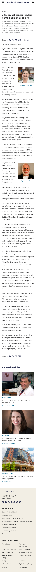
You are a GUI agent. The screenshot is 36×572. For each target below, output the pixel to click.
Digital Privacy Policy (25, 564)
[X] (14, 502)
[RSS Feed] (3, 502)
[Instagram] (11, 502)
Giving (4, 561)
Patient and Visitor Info (9, 549)
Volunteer (22, 561)
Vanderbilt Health (7, 515)
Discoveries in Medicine (9, 528)
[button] (3, 2)
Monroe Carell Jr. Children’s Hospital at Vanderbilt (17, 521)
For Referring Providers (9, 531)
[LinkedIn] (17, 502)
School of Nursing (7, 552)
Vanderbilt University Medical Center (13, 518)
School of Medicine (25, 549)
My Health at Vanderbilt (9, 524)
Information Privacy (8, 564)
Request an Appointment (9, 534)
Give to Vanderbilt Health (9, 512)
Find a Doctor (6, 544)
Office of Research (25, 555)
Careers (4, 567)
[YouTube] (9, 502)
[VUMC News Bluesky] (20, 502)
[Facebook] (6, 502)
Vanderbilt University (25, 552)
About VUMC (23, 567)
